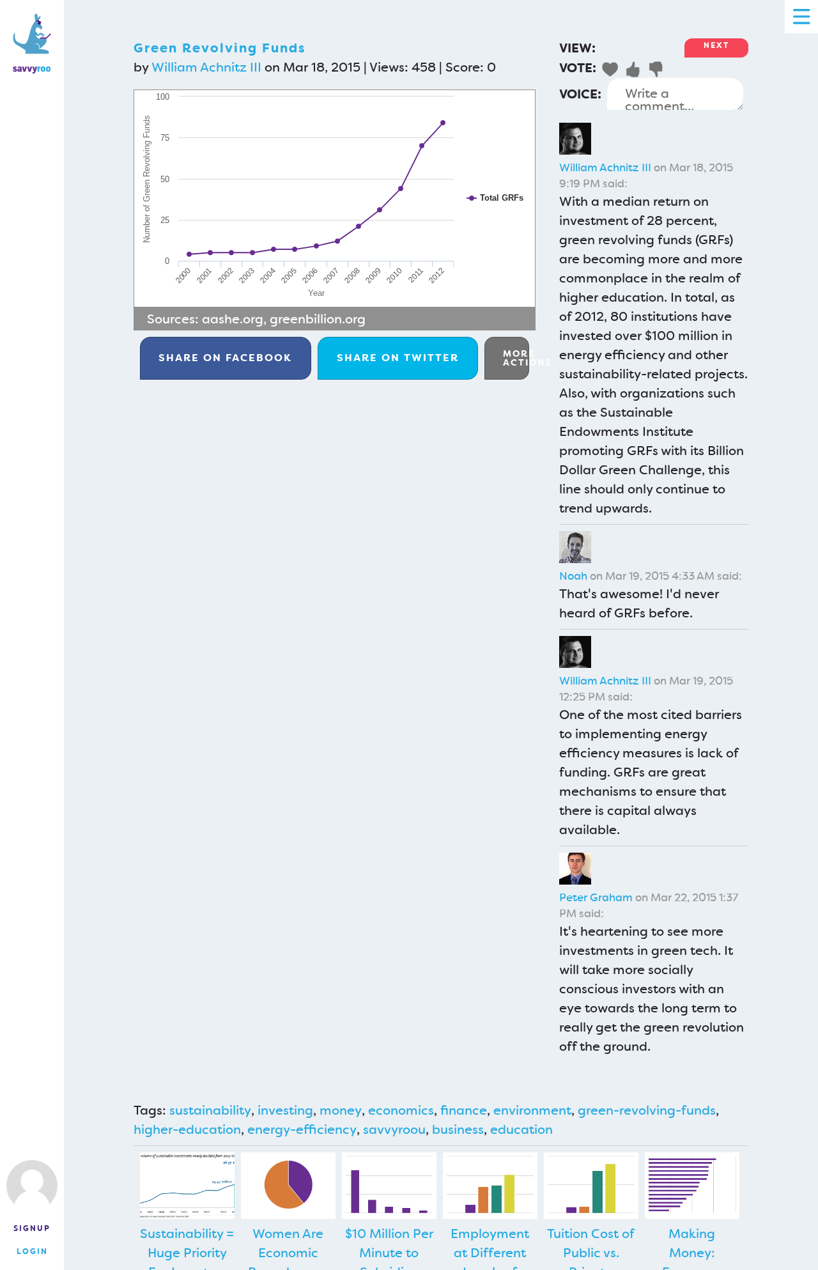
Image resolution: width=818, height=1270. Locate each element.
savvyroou (394, 1129)
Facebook (225, 357)
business (458, 1129)
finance (463, 1110)
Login (32, 1251)
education (521, 1129)
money (341, 1110)
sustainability (210, 1110)
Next (716, 45)
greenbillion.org (318, 319)
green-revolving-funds (647, 1110)
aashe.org (232, 319)
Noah (573, 576)
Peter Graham (596, 897)
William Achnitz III (206, 67)
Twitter (398, 357)
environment (532, 1110)
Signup (31, 1228)
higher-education (187, 1129)
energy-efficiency (302, 1129)
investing (285, 1110)
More (516, 358)
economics (401, 1110)
